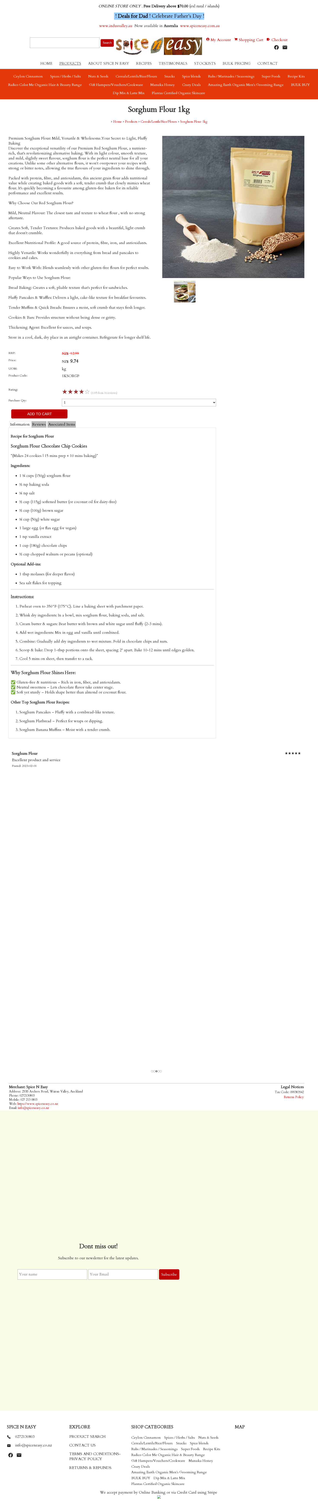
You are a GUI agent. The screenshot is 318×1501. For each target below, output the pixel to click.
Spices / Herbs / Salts (65, 76)
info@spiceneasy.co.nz (33, 1108)
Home (46, 63)
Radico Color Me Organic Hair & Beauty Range (45, 84)
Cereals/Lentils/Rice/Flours (136, 76)
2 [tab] (154, 1071)
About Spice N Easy (108, 63)
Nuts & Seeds (98, 76)
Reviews (39, 424)
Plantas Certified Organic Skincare (178, 93)
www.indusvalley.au (115, 25)
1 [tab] (152, 1071)
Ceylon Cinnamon (28, 76)
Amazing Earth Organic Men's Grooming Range (246, 84)
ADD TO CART (39, 414)
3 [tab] (157, 1071)
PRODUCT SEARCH (87, 1436)
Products (70, 63)
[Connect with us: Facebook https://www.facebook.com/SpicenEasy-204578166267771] (276, 47)
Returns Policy (294, 1097)
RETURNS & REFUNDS (90, 1467)
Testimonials (173, 63)
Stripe (212, 1492)
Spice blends (191, 76)
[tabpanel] (156, 910)
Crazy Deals (191, 84)
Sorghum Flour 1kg (193, 122)
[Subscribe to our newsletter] (285, 47)
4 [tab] (159, 1071)
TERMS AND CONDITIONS (94, 1453)
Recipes (144, 63)
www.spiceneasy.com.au (200, 25)
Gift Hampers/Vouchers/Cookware (116, 84)
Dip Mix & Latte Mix (129, 93)
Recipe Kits (296, 76)
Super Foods (271, 76)
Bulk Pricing (237, 63)
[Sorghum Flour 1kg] (233, 276)
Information (20, 424)
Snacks (169, 76)
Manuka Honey (162, 84)
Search (107, 42)
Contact (267, 63)
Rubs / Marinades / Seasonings (231, 76)
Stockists (205, 63)
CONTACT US (82, 1445)
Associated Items (61, 424)
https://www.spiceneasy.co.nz (38, 1104)
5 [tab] (161, 1071)
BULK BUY (300, 84)
